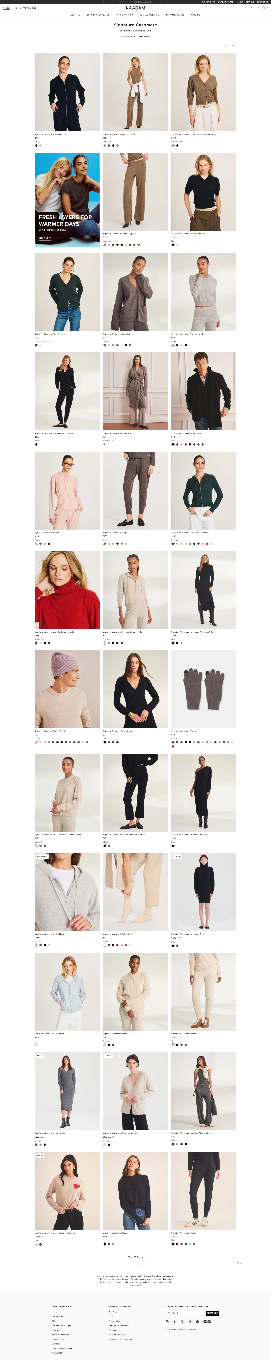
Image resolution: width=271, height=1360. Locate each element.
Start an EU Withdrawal (62, 1348)
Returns (250, 2)
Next (239, 1263)
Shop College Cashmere (143, 2)
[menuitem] (28, 7)
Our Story (113, 1312)
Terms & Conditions (60, 1334)
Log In (54, 1312)
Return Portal (57, 1316)
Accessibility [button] (57, 1352)
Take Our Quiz (208, 2)
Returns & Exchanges (61, 1325)
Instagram (167, 1321)
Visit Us (112, 1316)
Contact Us (262, 2)
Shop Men (144, 36)
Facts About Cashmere (119, 1325)
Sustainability (114, 1321)
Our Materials (115, 1330)
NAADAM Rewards (226, 2)
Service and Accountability (120, 1339)
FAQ (54, 1321)
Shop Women (128, 36)
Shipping (56, 1330)
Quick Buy (67, 127)
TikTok (190, 1321)
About (240, 2)
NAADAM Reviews (117, 1334)
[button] (207, 1321)
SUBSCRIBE (212, 1313)
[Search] (252, 7)
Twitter (182, 1321)
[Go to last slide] (103, 2)
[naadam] (135, 8)
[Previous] (38, 92)
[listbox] (230, 45)
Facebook (174, 1321)
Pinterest (197, 1321)
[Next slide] (167, 2)
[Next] (96, 92)
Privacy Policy (58, 1339)
